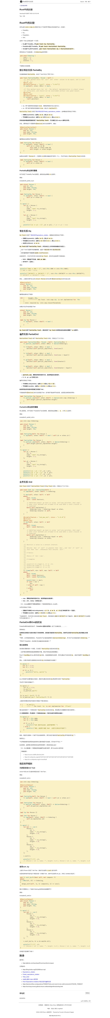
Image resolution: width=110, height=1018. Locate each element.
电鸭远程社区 (60, 1005)
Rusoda (67, 1012)
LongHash (60, 1008)
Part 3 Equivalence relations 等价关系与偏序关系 (37, 981)
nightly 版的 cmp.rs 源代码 (30, 979)
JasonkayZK (23, 13)
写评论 (87, 993)
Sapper (72, 1012)
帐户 (89, 1)
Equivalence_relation (29, 972)
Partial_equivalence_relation (31, 974)
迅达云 (53, 1008)
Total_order (26, 977)
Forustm (61, 1012)
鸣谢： (49, 1008)
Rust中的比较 (26, 9)
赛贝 (56, 1008)
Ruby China (53, 1005)
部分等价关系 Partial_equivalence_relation (48, 111)
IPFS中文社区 (68, 1005)
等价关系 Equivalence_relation (39, 235)
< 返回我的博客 (23, 5)
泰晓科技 (46, 1005)
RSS (86, 1)
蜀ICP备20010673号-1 (55, 1015)
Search (82, 1)
